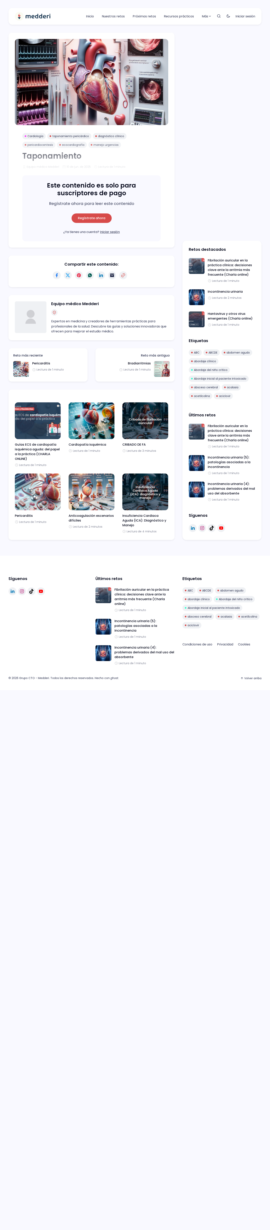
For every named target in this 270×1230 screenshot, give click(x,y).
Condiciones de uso (197, 644)
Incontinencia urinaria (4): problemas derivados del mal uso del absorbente (231, 489)
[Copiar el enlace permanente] (123, 275)
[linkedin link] (193, 528)
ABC (196, 353)
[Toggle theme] (228, 16)
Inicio (90, 16)
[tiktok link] (212, 528)
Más (205, 16)
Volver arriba (253, 678)
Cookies (244, 644)
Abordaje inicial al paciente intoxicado (220, 379)
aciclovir (224, 396)
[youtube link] (221, 528)
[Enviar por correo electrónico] (112, 275)
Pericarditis (41, 363)
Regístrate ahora (91, 218)
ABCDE (213, 353)
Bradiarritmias (139, 363)
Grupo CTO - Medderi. (34, 678)
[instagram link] (202, 528)
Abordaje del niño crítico (211, 370)
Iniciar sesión (245, 16)
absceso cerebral (206, 387)
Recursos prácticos (179, 16)
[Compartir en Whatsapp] (90, 275)
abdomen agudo (238, 353)
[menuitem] (90, 16)
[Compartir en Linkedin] (101, 275)
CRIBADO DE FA (134, 444)
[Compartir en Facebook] (57, 275)
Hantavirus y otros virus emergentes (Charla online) (230, 316)
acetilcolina (202, 396)
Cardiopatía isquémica (87, 444)
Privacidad (225, 644)
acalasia (232, 387)
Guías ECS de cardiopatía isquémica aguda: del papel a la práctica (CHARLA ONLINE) (37, 451)
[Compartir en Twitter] (68, 275)
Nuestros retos (113, 16)
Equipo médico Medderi (75, 304)
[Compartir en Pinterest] (79, 275)
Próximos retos (144, 16)
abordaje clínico (205, 361)
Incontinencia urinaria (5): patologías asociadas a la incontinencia (229, 462)
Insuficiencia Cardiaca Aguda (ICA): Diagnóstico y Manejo (144, 520)
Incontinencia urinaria (225, 291)
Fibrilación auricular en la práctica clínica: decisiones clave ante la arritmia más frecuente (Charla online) (230, 267)
